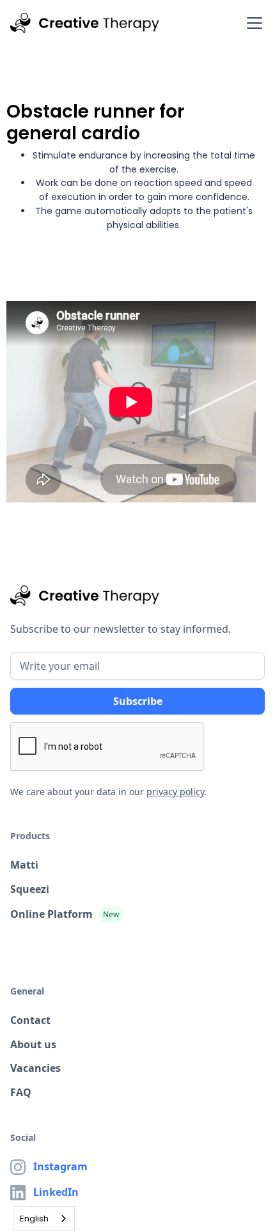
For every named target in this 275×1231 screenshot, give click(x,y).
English (34, 1218)
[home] (84, 23)
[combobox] (44, 1218)
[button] (252, 23)
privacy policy (175, 792)
